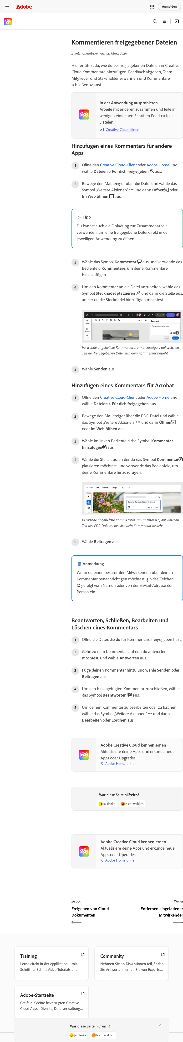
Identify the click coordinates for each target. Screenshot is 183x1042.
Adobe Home (158, 165)
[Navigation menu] (7, 6)
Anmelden (169, 7)
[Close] (160, 1025)
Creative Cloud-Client (118, 165)
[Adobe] (24, 6)
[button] (152, 6)
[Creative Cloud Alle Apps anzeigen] (176, 21)
